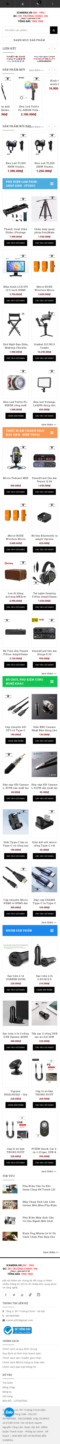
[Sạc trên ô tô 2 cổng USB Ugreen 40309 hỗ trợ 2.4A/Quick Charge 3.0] (15, 1013)
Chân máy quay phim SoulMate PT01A (44, 232)
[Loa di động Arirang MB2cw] (15, 573)
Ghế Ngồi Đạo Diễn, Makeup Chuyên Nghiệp (15, 348)
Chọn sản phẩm (16, 416)
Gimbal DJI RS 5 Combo (44, 346)
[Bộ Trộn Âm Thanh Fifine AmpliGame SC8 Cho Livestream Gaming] (15, 631)
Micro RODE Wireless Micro (44, 288)
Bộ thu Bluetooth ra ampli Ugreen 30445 (44, 539)
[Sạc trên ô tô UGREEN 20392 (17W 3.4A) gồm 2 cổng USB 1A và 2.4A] (15, 956)
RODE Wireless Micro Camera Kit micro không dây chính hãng (45, 164)
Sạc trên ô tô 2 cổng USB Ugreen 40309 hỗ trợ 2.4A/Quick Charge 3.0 (15, 1038)
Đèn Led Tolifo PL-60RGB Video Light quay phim (15, 108)
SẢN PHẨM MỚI (13, 69)
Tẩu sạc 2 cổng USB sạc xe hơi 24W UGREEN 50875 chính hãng (44, 1038)
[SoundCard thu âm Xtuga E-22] (44, 631)
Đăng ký (7, 1391)
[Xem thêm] (49, 424)
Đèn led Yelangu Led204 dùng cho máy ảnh (44, 405)
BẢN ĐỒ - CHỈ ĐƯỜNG (14, 1400)
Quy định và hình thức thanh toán (21, 1353)
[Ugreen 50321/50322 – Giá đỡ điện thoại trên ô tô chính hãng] (15, 1071)
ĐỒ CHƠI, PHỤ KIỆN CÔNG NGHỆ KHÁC (24, 681)
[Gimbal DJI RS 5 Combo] (44, 324)
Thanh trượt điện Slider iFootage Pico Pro (15, 232)
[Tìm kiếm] (54, 30)
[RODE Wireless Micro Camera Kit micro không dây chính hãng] (45, 145)
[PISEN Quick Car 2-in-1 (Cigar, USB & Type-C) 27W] (44, 1128)
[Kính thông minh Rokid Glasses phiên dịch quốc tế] (45, 89)
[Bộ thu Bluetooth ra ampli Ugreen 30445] (44, 515)
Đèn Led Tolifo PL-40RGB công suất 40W (15, 405)
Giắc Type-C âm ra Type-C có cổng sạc (15, 843)
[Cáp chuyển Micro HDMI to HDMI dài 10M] (15, 879)
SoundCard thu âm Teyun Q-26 (44, 479)
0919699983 (12, 1315)
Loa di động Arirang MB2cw (15, 595)
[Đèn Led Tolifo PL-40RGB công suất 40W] (15, 382)
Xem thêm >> (36, 70)
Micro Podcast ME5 (15, 478)
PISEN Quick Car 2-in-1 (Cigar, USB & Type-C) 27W (44, 1152)
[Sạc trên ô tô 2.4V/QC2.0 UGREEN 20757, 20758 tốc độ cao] (44, 956)
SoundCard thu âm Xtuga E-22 (44, 652)
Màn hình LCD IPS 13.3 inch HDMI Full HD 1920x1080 (15, 290)
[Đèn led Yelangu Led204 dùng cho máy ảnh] (44, 382)
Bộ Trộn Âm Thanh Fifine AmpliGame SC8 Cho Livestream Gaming (15, 656)
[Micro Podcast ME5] (15, 458)
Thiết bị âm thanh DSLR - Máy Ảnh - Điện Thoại (26, 432)
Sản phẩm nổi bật (16, 126)
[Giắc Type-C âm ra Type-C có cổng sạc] (15, 822)
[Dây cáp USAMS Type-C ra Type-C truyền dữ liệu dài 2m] (44, 879)
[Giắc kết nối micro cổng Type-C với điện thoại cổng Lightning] (44, 822)
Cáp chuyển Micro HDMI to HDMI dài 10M (15, 903)
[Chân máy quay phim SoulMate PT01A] (44, 209)
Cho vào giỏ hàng (15, 243)
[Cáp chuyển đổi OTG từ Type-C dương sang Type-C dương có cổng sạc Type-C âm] (15, 707)
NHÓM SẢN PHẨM (19, 930)
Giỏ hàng (7, 1396)
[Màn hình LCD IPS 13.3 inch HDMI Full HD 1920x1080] (15, 266)
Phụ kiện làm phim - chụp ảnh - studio (22, 183)
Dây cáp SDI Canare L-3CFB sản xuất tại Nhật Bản (16, 788)
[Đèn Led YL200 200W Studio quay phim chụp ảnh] (16, 145)
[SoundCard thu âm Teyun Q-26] (44, 458)
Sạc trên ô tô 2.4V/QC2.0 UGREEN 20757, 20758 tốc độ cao (44, 981)
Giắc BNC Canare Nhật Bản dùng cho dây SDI (44, 730)
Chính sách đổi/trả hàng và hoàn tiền (23, 1362)
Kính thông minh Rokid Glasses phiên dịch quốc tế (44, 108)
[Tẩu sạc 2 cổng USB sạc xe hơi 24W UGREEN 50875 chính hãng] (44, 1013)
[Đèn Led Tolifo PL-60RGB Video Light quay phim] (16, 89)
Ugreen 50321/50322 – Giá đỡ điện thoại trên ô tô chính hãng (15, 1096)
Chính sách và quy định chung (19, 1349)
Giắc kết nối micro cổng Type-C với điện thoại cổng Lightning (44, 847)
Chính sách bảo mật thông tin (19, 1366)
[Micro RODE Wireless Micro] (44, 266)
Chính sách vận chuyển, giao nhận (21, 1357)
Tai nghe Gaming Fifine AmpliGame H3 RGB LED (44, 597)
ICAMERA (7, 1440)
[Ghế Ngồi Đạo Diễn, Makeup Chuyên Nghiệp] (15, 324)
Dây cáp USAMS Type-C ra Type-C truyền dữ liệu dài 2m (44, 905)
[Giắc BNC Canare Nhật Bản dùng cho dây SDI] (44, 707)
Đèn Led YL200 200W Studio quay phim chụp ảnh (15, 164)
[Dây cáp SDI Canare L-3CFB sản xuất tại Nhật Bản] (15, 764)
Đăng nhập (8, 1387)
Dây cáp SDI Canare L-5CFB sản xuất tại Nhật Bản (44, 788)
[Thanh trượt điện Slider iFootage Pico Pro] (15, 209)
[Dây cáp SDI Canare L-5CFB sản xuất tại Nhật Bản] (44, 764)
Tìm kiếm (7, 1382)
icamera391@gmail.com (19, 1320)
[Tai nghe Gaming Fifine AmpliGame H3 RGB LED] (44, 573)
